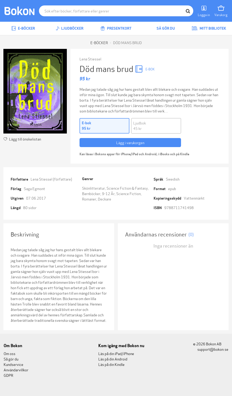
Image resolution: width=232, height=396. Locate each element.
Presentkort (118, 28)
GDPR (8, 375)
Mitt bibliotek (212, 28)
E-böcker (26, 28)
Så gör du (165, 28)
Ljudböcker (71, 28)
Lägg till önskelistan (25, 138)
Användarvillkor (16, 369)
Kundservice (13, 364)
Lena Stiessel (90, 58)
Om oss (9, 353)
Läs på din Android (112, 358)
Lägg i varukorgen (130, 142)
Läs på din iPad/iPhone (116, 353)
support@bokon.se (212, 349)
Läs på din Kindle (111, 364)
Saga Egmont (34, 188)
